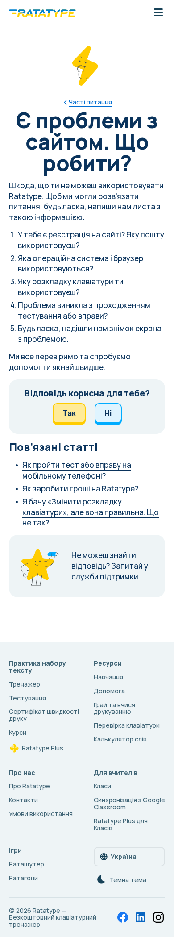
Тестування (27, 698)
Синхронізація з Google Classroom (129, 803)
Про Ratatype (29, 786)
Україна (124, 856)
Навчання (108, 677)
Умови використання (41, 813)
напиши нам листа (121, 206)
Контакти (23, 799)
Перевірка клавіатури (127, 725)
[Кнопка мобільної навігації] (158, 13)
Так (69, 413)
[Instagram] (158, 917)
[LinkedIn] (140, 917)
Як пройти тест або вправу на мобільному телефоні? (76, 470)
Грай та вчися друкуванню (114, 708)
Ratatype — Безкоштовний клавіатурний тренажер (52, 917)
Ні (108, 413)
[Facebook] (122, 917)
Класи (102, 786)
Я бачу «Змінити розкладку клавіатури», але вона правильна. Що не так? (90, 512)
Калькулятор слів (120, 739)
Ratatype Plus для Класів (121, 824)
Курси (17, 732)
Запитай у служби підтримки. (109, 571)
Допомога (109, 691)
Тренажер (24, 684)
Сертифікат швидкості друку (44, 715)
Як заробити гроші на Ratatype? (80, 488)
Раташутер (26, 864)
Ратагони (23, 878)
